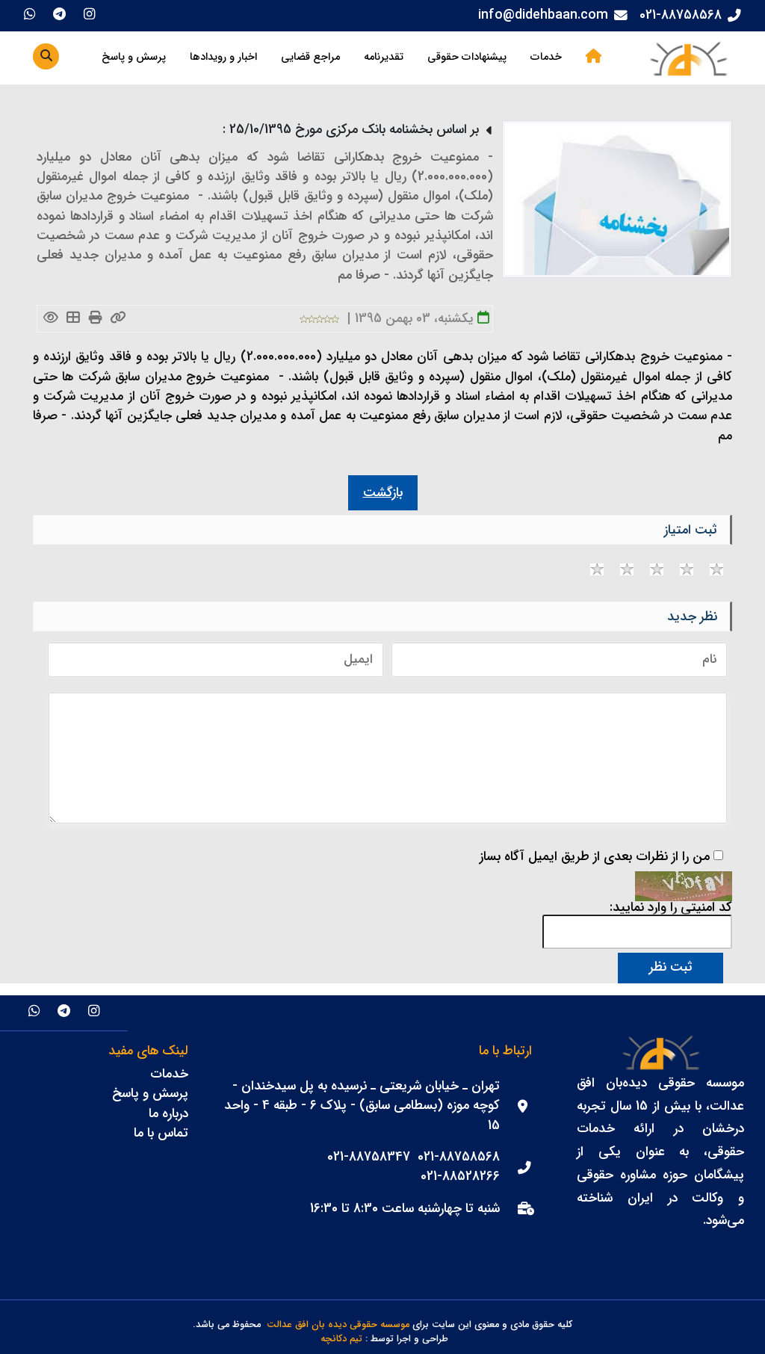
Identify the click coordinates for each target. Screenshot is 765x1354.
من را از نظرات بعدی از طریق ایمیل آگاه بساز (595, 857)
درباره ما (168, 1114)
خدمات (546, 57)
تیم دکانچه (341, 1339)
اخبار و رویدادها (223, 57)
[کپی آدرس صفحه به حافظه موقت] (117, 318)
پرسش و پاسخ (134, 57)
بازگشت (383, 493)
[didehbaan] (688, 58)
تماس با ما (161, 1133)
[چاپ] (95, 318)
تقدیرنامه (383, 57)
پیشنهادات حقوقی (467, 57)
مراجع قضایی (310, 57)
